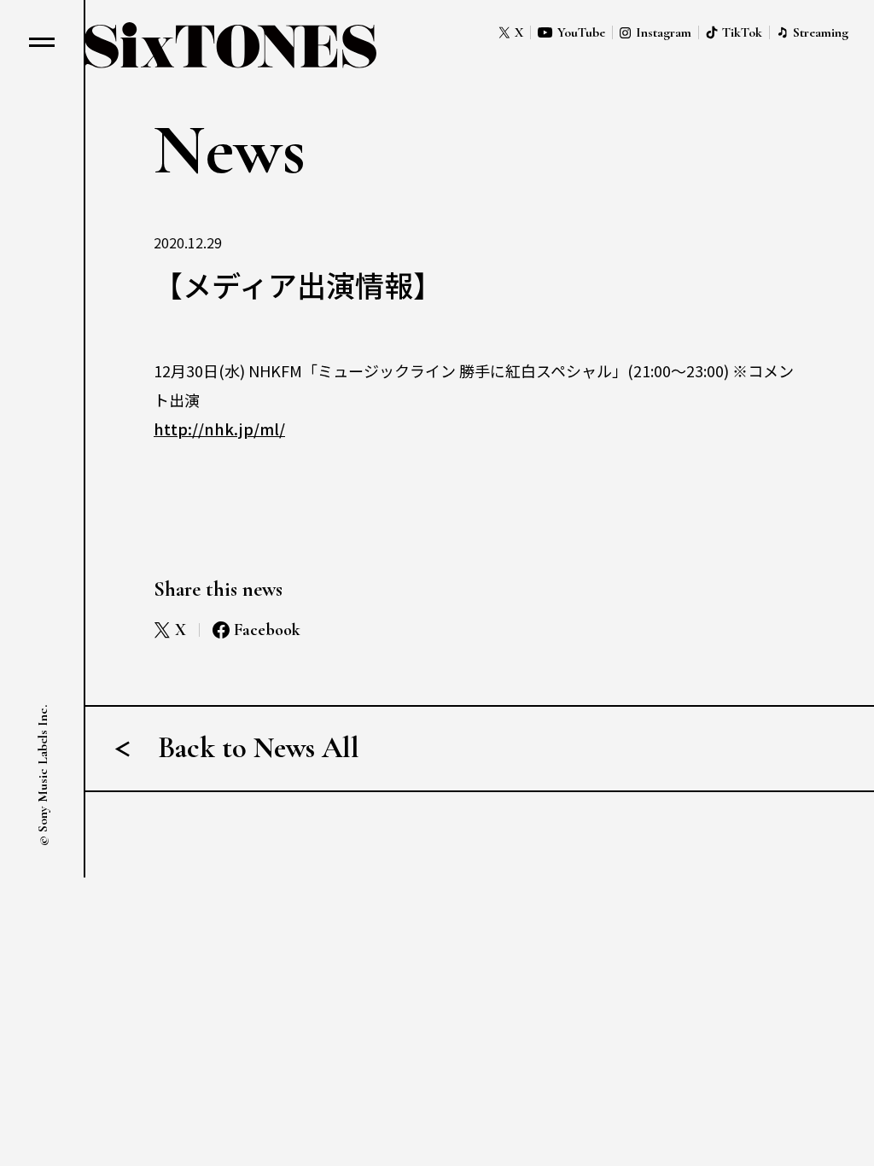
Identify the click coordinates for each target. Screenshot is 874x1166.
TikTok (742, 32)
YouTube (581, 32)
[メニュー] (42, 42)
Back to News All (258, 748)
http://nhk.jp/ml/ (219, 428)
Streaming (820, 32)
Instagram (663, 32)
